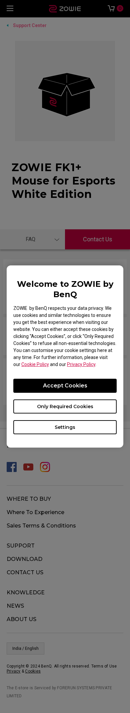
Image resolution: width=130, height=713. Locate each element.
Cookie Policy (35, 364)
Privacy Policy (81, 364)
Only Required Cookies (65, 406)
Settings (65, 427)
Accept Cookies (65, 385)
